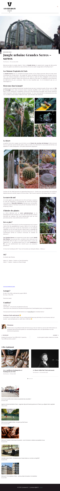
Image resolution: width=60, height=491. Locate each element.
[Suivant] (56, 363)
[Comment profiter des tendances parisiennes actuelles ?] (30, 391)
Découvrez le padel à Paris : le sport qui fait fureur (14, 422)
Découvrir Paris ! (7, 52)
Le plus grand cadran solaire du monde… (48, 336)
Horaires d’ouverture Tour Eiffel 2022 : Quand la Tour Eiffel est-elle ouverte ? (13, 337)
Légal (41, 487)
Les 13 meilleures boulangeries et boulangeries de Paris (12, 370)
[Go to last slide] (3, 363)
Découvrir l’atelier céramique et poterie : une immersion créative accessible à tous (23, 440)
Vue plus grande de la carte (9, 286)
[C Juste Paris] (9, 6)
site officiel (31, 311)
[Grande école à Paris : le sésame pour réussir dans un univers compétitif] (30, 450)
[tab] (27, 378)
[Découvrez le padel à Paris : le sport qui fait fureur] (30, 414)
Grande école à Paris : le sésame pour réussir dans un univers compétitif (20, 458)
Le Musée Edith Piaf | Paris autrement (43, 370)
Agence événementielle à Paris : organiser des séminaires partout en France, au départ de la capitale (28, 404)
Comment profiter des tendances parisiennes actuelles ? (16, 399)
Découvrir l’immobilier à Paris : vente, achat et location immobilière (19, 476)
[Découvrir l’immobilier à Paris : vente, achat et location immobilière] (30, 468)
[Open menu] (57, 6)
